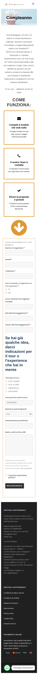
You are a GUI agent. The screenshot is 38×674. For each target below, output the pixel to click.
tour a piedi (13, 381)
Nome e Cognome (15, 248)
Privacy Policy (9, 613)
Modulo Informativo (11, 603)
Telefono (10, 271)
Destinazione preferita (16, 420)
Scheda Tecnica (10, 624)
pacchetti (13, 391)
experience (13, 388)
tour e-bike (13, 385)
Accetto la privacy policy (17, 476)
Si (9, 289)
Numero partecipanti (15, 409)
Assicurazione (9, 608)
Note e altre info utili (15, 432)
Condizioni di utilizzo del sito (14, 593)
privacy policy (28, 468)
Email (8, 259)
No (9, 293)
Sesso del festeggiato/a (18, 324)
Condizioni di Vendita (11, 598)
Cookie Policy (8, 619)
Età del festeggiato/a (16, 313)
